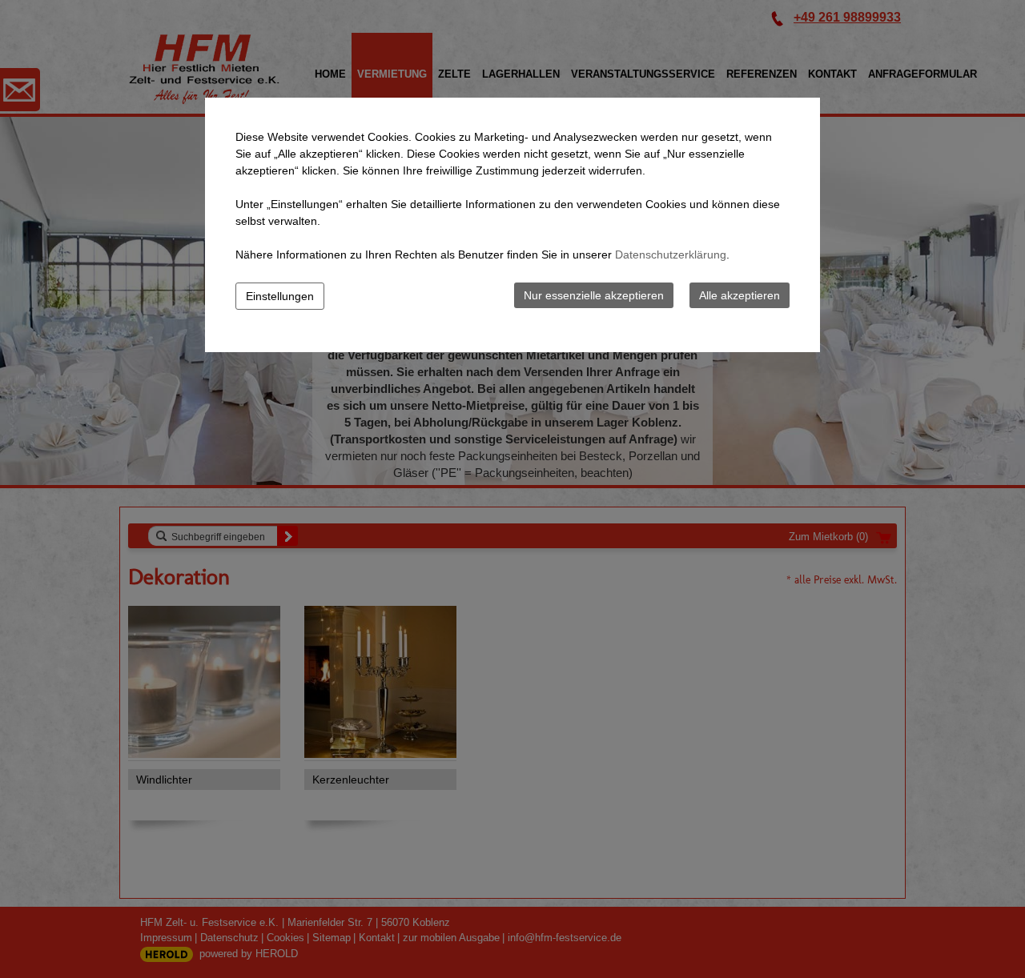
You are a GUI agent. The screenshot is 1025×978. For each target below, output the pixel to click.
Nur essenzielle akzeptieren (594, 295)
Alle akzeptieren (739, 295)
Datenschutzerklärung (670, 254)
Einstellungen (280, 296)
